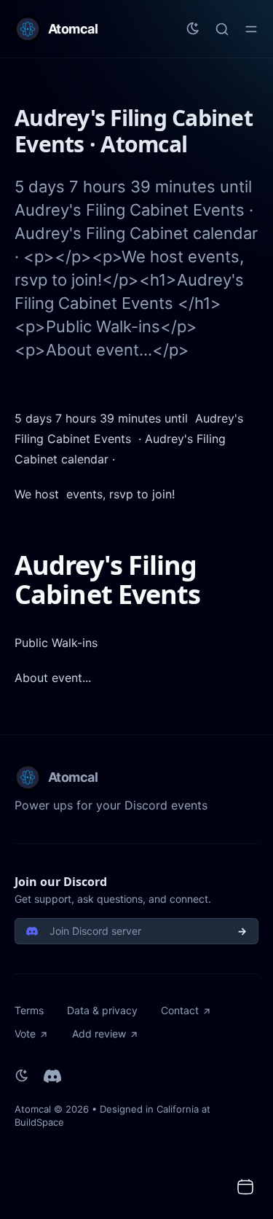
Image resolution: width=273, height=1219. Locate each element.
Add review (99, 1033)
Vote (25, 1033)
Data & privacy (102, 1010)
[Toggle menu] (251, 29)
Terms (29, 1010)
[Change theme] (193, 29)
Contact (180, 1010)
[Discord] (52, 1076)
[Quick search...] (222, 29)
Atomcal (33, 1109)
